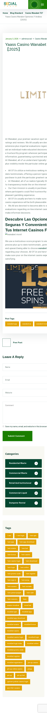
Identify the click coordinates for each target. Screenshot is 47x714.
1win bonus (11, 555)
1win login (11, 567)
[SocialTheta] (10, 4)
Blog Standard (16, 13)
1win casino (25, 555)
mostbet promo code (15, 650)
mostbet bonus (30, 624)
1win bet (24, 548)
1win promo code (13, 574)
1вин (25, 599)
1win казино (12, 586)
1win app (10, 542)
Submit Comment (16, 436)
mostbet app (27, 612)
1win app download (26, 542)
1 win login (20, 536)
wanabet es (26, 324)
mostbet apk (12, 612)
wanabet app (12, 324)
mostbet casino (13, 631)
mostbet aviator (13, 624)
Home (5, 13)
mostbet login (33, 637)
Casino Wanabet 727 (34, 13)
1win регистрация (14, 593)
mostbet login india (14, 643)
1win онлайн (27, 586)
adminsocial (27, 39)
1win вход (25, 580)
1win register (30, 574)
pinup (30, 669)
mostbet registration (15, 662)
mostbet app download (16, 618)
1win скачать (12, 599)
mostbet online (32, 643)
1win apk (33, 536)
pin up (9, 675)
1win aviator (11, 548)
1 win (9, 536)
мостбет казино (13, 688)
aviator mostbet (13, 605)
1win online (24, 567)
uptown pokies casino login (17, 682)
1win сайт (30, 593)
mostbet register (13, 656)
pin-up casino (33, 662)
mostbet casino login (15, 637)
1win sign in (11, 580)
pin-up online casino (14, 669)
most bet (27, 605)
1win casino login (13, 561)
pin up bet (21, 675)
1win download (31, 561)
